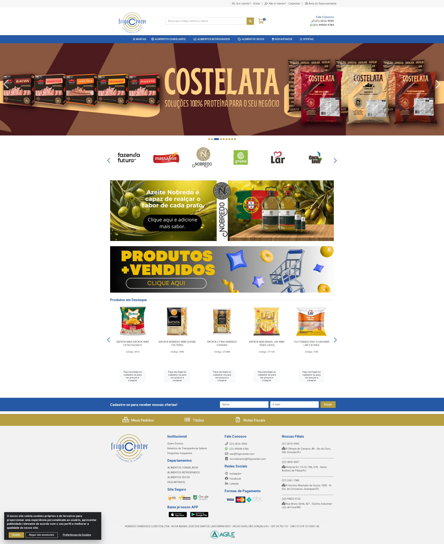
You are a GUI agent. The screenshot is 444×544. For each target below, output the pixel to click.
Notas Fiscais (254, 420)
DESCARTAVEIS (176, 482)
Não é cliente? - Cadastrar (284, 3)
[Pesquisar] (250, 21)
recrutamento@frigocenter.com (248, 458)
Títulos (198, 420)
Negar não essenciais (41, 534)
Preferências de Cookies (77, 534)
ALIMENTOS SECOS (178, 477)
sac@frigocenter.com (242, 453)
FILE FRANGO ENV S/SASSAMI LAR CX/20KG (311, 343)
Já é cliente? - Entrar (247, 3)
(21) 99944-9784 (323, 25)
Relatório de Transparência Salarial (187, 448)
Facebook (235, 478)
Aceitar (16, 534)
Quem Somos (175, 443)
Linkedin (234, 483)
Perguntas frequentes (179, 453)
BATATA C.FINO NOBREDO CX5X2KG (222, 343)
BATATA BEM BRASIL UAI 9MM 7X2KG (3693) (266, 343)
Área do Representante (322, 3)
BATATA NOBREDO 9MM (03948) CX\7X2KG (177, 343)
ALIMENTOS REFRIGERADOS (183, 472)
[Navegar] (6, 84)
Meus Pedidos (142, 420)
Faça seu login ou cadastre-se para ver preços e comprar (132, 376)
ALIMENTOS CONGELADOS (182, 467)
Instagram (235, 473)
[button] (209, 139)
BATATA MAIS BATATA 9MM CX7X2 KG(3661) (133, 343)
